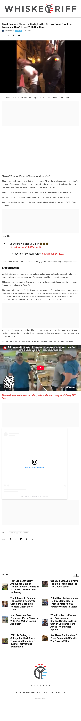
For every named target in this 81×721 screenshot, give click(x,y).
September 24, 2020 (53, 253)
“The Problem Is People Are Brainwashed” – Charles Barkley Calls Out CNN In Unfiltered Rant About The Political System (63, 622)
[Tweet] (8, 35)
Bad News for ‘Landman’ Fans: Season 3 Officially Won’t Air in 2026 (63, 638)
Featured (13, 532)
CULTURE (18, 30)
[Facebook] (31, 685)
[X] (34, 685)
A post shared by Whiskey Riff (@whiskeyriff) (35, 496)
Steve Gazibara (9, 30)
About (18, 692)
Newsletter (60, 692)
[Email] (24, 35)
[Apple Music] (46, 685)
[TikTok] (40, 685)
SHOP (46, 692)
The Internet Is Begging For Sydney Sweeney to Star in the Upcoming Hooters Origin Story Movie (23, 604)
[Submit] (19, 35)
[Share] (2, 35)
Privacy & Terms (29, 692)
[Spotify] (43, 685)
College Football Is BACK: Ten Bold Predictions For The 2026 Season (64, 584)
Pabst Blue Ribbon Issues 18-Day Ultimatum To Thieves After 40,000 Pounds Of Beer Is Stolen (64, 602)
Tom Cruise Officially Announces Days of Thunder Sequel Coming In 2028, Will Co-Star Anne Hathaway (24, 587)
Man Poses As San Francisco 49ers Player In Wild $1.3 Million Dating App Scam (24, 619)
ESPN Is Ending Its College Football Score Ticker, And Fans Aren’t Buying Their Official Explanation (22, 641)
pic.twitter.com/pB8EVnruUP (25, 247)
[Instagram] (37, 685)
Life (20, 532)
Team (52, 692)
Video (26, 532)
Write (39, 692)
